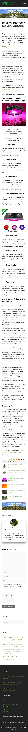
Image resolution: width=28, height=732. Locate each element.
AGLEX (23, 637)
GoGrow (10, 644)
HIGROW (4, 646)
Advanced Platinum (14, 637)
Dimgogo (9, 642)
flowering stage (21, 337)
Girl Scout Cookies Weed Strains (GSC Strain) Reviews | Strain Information (16, 473)
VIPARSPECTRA (11, 656)
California (4, 642)
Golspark (13, 644)
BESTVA (7, 640)
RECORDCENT (15, 651)
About (4, 699)
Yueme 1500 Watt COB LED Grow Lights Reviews (13, 452)
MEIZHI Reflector (18, 649)
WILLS (6, 659)
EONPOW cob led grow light (12, 89)
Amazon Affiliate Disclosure (10, 704)
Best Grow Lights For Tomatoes (16, 484)
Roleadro (20, 651)
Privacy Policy (7, 706)
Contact (5, 702)
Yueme (13, 659)
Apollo (4, 640)
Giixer (7, 644)
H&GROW (22, 644)
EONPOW (14, 642)
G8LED (18, 642)
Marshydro (6, 649)
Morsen (23, 649)
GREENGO (18, 644)
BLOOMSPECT (17, 640)
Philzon (11, 651)
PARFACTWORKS (6, 651)
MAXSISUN (13, 649)
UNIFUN (10, 653)
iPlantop (10, 646)
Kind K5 (13, 646)
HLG (7, 646)
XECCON (9, 659)
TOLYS (7, 653)
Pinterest (5, 709)
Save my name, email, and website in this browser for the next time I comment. (14, 587)
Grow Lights (7, 515)
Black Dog (11, 640)
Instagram (5, 711)
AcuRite (4, 637)
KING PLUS (19, 646)
